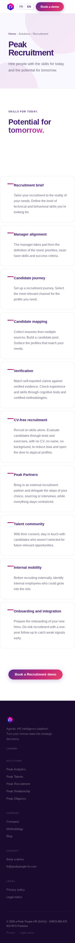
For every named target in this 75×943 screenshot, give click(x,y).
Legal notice (14, 897)
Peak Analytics (16, 769)
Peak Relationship (18, 791)
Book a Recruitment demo (35, 674)
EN (29, 6)
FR (21, 6)
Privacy (10, 932)
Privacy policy (15, 889)
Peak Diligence (16, 798)
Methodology (14, 829)
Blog (9, 836)
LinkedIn (11, 748)
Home (12, 33)
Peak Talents (14, 776)
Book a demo (50, 6)
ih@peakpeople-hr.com (21, 866)
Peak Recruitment (18, 784)
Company (12, 821)
